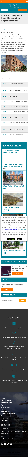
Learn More (17, 273)
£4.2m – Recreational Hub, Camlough (11, 209)
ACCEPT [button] (19, 239)
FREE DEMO (22, 10)
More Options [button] (11, 239)
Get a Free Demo (5, 407)
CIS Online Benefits (6, 400)
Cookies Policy (4, 420)
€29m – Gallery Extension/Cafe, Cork (13, 187)
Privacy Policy (4, 418)
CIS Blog (3, 398)
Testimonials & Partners (7, 402)
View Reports (7, 289)
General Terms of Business (8, 413)
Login (2, 409)
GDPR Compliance (5, 411)
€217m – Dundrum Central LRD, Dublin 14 (13, 252)
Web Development (12, 453)
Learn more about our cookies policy (11, 229)
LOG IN (4, 10)
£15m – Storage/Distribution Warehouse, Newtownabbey (12, 165)
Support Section (5, 404)
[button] (27, 1)
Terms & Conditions (6, 415)
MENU (2, 1)
